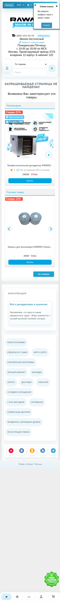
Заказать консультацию (32, 42)
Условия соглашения (19, 392)
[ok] (32, 450)
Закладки (37, 372)
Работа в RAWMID (16, 342)
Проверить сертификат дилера (23, 422)
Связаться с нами (17, 352)
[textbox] (29, 72)
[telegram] (53, 450)
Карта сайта (40, 352)
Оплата (11, 382)
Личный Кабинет (16, 372)
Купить (30, 181)
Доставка (26, 382)
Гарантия (43, 382)
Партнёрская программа (20, 362)
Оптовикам (37, 402)
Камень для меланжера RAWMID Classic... (30, 247)
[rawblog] (42, 450)
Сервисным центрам (18, 412)
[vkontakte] (21, 450)
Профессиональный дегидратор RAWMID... (30, 165)
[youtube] (11, 450)
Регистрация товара (18, 432)
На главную (43, 274)
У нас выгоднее (15, 402)
